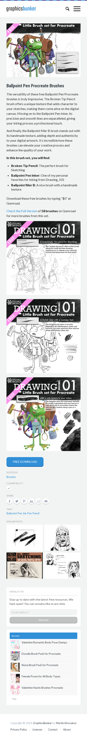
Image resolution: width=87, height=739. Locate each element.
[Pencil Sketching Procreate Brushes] (62, 538)
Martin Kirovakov (66, 723)
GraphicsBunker (42, 723)
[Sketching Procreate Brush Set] (24, 565)
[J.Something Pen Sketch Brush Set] (62, 565)
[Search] (65, 9)
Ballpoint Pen (14, 513)
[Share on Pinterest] (24, 501)
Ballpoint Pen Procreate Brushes (35, 85)
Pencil (36, 513)
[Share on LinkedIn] (31, 501)
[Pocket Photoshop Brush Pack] (24, 538)
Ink (25, 513)
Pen (29, 513)
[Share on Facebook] (9, 501)
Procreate (8, 488)
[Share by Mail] (46, 501)
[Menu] (75, 9)
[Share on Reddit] (39, 501)
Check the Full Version (21, 211)
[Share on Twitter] (17, 501)
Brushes (11, 477)
